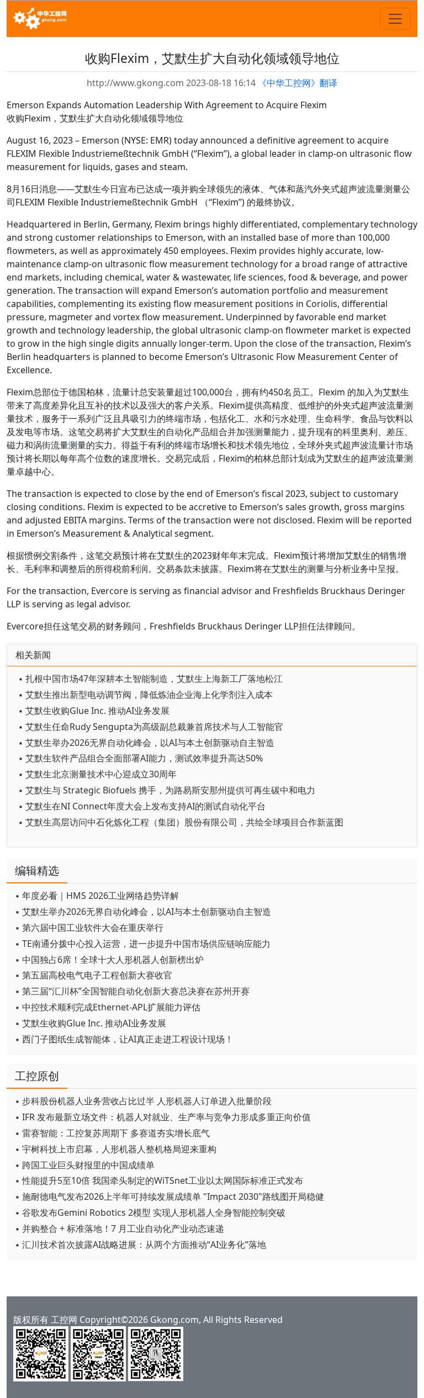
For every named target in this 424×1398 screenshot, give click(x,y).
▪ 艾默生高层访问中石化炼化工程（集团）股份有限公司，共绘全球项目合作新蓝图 (180, 822)
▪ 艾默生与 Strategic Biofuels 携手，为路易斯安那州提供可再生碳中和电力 (166, 790)
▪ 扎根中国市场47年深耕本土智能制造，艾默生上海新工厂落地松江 (150, 678)
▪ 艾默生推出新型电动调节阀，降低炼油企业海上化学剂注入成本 (145, 695)
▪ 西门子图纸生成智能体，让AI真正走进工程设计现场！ (124, 1039)
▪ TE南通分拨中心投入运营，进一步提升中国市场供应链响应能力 (143, 944)
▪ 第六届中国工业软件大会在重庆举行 (89, 928)
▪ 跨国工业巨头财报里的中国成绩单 (85, 1165)
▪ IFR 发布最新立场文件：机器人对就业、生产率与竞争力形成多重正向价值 (163, 1117)
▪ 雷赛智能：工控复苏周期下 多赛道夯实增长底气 (112, 1133)
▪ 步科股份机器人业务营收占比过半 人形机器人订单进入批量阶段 (143, 1101)
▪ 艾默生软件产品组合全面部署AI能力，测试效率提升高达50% (140, 758)
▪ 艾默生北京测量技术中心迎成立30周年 (97, 774)
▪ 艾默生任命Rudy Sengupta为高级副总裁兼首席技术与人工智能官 (150, 727)
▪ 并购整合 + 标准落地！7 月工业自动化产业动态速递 (119, 1228)
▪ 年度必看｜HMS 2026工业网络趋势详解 (97, 895)
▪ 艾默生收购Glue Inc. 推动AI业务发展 (93, 711)
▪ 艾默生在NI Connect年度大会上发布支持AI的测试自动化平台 (142, 806)
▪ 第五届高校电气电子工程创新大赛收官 (93, 975)
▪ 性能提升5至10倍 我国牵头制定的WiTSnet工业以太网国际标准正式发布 (159, 1180)
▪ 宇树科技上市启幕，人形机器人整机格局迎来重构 (115, 1149)
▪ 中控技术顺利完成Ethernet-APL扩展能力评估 (107, 1007)
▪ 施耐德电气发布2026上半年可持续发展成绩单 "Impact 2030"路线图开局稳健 (169, 1196)
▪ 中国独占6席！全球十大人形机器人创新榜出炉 (109, 960)
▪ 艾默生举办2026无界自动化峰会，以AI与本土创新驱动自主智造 (146, 743)
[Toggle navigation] (395, 19)
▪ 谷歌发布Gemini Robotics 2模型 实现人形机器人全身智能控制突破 (150, 1212)
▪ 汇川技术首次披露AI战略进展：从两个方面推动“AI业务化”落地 (140, 1244)
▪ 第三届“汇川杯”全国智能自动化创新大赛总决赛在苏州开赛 (132, 991)
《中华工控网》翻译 (297, 83)
